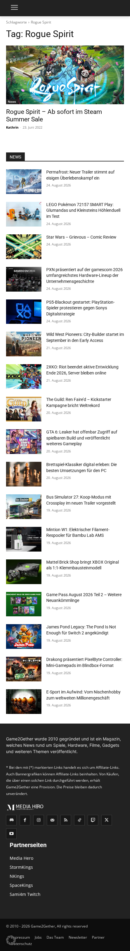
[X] (106, 820)
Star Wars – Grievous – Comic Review (81, 237)
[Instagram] (38, 820)
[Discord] (11, 820)
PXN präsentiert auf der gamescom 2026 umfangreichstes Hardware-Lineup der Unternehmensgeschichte (84, 275)
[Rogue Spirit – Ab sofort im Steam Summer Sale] (65, 74)
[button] (11, 940)
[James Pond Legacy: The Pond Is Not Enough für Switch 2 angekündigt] (23, 636)
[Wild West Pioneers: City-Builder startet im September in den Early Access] (23, 344)
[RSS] (65, 820)
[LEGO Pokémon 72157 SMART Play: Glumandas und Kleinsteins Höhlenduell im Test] (23, 214)
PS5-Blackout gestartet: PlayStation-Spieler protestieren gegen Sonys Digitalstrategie (80, 308)
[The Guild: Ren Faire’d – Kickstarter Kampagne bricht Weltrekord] (23, 409)
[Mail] (52, 820)
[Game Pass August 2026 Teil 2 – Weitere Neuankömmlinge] (23, 604)
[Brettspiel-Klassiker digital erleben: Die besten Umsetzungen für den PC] (23, 474)
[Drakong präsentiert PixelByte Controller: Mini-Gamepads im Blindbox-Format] (23, 669)
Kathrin (12, 127)
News (12, 101)
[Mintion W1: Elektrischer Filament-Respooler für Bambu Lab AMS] (23, 539)
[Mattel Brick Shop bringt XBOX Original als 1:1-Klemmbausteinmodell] (23, 571)
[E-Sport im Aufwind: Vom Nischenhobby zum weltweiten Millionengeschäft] (23, 701)
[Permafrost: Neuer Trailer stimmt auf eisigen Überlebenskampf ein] (23, 181)
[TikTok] (79, 820)
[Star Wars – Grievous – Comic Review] (23, 246)
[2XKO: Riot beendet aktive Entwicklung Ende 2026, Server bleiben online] (23, 376)
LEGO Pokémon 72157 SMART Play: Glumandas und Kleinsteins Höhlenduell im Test (83, 210)
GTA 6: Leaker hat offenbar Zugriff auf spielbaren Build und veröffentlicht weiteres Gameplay (81, 438)
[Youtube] (11, 833)
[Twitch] (93, 820)
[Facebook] (25, 820)
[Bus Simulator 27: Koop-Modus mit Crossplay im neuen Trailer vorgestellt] (23, 506)
